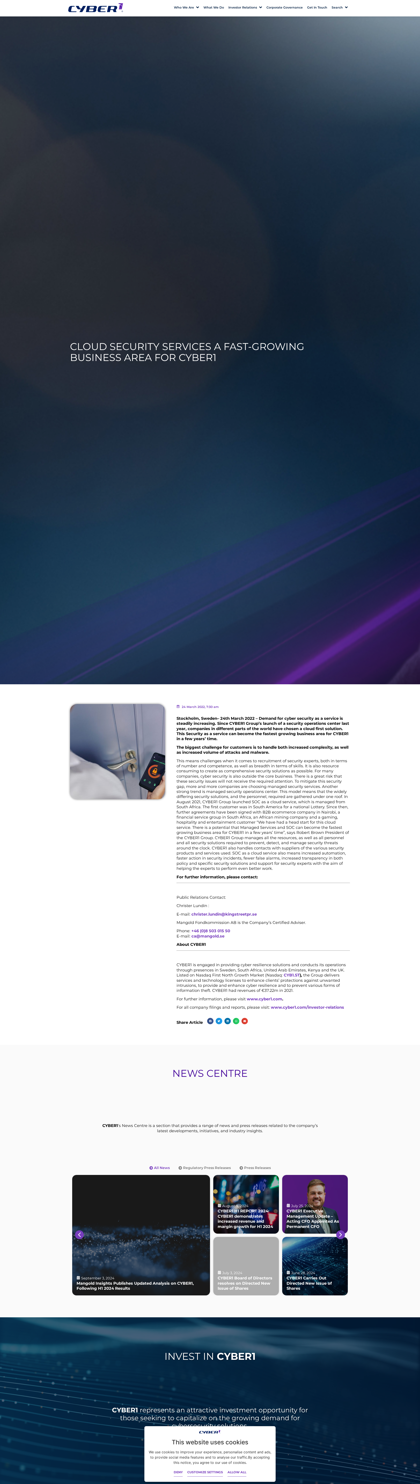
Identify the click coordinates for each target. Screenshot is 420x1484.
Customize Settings (205, 1472)
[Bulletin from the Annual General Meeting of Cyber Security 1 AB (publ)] (141, 1235)
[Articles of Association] (315, 1204)
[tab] (159, 1168)
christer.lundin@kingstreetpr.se (224, 914)
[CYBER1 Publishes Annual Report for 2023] (246, 1266)
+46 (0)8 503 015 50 (210, 931)
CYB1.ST (292, 975)
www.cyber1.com (264, 999)
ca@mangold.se (207, 936)
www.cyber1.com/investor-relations (307, 1007)
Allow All (237, 1472)
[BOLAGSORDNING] (246, 1204)
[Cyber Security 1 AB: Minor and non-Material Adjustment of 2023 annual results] (315, 1266)
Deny (178, 1472)
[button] (210, 1021)
